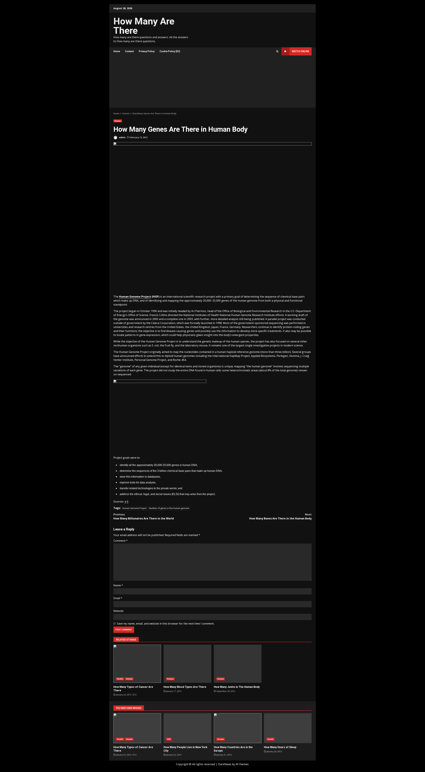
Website (118, 611)
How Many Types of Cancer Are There (137, 664)
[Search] (277, 51)
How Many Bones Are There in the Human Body (280, 516)
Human (117, 121)
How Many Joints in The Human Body (237, 664)
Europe (220, 739)
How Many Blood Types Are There (187, 664)
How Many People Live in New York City (187, 728)
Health (120, 679)
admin (122, 137)
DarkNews (224, 764)
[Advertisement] (212, 83)
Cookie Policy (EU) (170, 51)
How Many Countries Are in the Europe (237, 728)
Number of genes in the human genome (169, 508)
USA (168, 739)
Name (118, 585)
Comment (120, 541)
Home (116, 51)
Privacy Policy (147, 51)
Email (117, 598)
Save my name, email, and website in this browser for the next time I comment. (165, 623)
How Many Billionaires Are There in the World (143, 516)
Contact (129, 51)
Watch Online (300, 51)
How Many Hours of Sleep (288, 728)
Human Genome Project (134, 508)
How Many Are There (143, 26)
